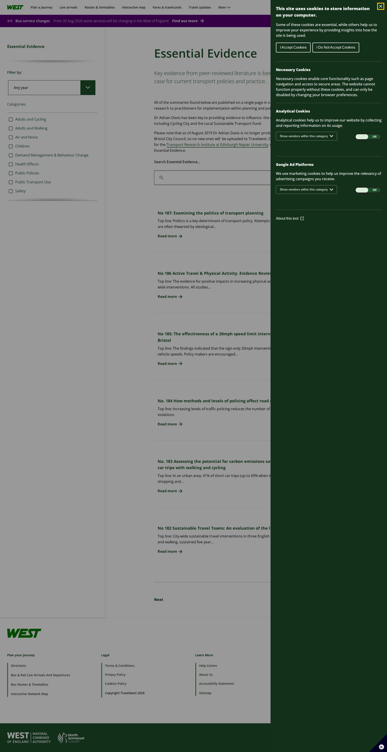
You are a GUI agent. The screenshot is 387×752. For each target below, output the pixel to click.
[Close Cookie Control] (380, 6)
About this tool (290, 218)
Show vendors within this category (304, 136)
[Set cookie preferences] (378, 743)
